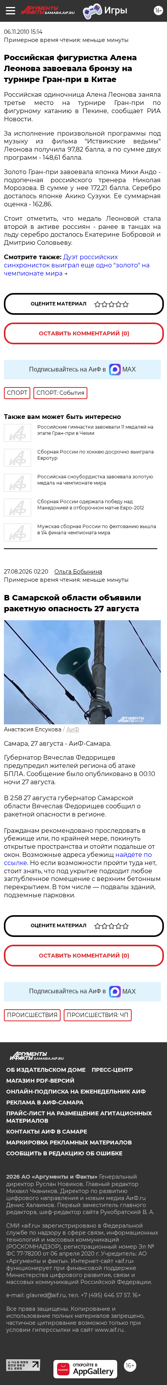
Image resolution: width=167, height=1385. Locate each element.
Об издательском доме (45, 1069)
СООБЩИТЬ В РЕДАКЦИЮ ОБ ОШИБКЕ (64, 1153)
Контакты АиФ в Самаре (46, 1131)
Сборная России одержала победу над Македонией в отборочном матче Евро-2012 (90, 505)
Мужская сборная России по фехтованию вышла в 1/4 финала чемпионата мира (96, 529)
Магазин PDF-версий (40, 1080)
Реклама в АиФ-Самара (45, 1102)
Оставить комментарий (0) (84, 333)
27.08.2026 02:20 (26, 571)
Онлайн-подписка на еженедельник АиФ (76, 1091)
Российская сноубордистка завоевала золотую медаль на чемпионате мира (95, 480)
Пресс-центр (112, 1069)
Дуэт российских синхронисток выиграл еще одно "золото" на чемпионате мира (77, 265)
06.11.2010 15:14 (23, 31)
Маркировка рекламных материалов (69, 1142)
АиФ (72, 729)
